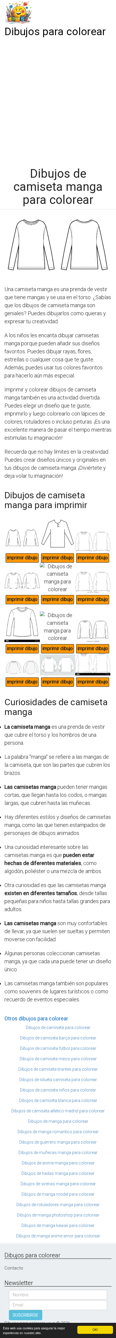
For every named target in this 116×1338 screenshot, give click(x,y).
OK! (95, 1329)
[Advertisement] (58, 100)
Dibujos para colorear (55, 32)
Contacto (13, 1268)
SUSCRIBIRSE (25, 1315)
